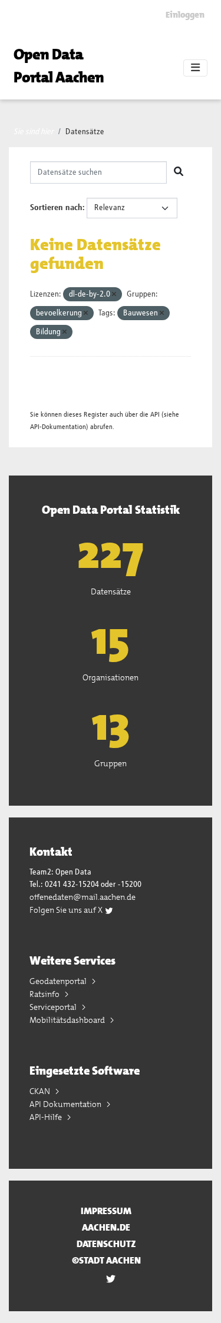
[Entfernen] (114, 294)
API (155, 414)
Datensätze (84, 132)
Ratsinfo (45, 994)
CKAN (40, 1091)
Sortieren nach (56, 208)
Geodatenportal (58, 981)
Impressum (106, 1211)
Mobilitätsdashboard (68, 1020)
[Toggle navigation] (195, 68)
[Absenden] (178, 172)
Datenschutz (106, 1244)
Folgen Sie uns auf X (66, 910)
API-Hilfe (46, 1117)
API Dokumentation (66, 1104)
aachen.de (106, 1227)
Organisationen (110, 677)
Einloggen (185, 15)
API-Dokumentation (58, 427)
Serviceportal (53, 1007)
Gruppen (110, 763)
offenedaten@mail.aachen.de (82, 897)
